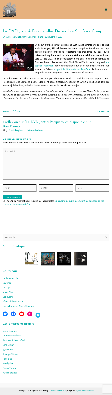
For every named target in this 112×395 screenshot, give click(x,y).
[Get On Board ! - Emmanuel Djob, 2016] (31, 258)
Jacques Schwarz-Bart (14, 340)
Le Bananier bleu (11, 278)
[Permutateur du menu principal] (106, 9)
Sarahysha (8, 363)
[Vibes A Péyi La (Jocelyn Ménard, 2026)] (48, 258)
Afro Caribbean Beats (13, 301)
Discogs (6, 287)
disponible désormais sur (72, 69)
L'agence (7, 283)
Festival (12, 37)
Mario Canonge (10, 331)
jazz (19, 37)
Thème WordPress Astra (57, 390)
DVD (5, 37)
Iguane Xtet (8, 349)
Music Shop (8, 292)
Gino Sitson (8, 345)
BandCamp (8, 297)
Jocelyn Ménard (10, 354)
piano (40, 37)
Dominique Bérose (12, 335)
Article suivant (102, 111)
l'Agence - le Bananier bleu (84, 390)
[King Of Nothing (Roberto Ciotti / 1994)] (80, 258)
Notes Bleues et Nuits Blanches (18, 306)
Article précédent (11, 111)
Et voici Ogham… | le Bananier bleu (25, 130)
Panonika (7, 359)
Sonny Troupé (10, 368)
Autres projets (10, 372)
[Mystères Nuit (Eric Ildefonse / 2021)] (64, 258)
